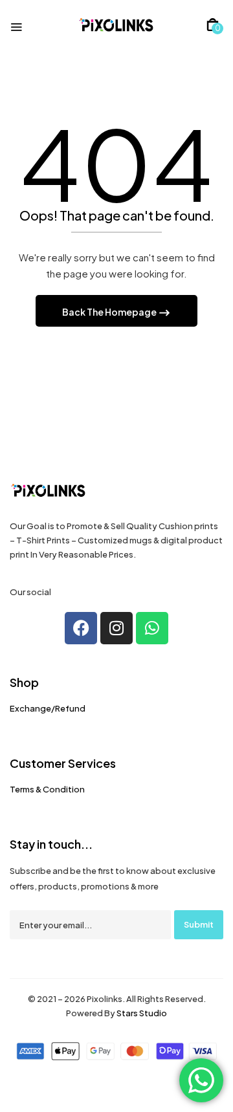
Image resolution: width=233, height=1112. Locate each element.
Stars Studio (141, 1013)
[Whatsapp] (152, 628)
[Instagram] (116, 628)
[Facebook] (81, 628)
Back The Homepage (110, 312)
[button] (212, 24)
